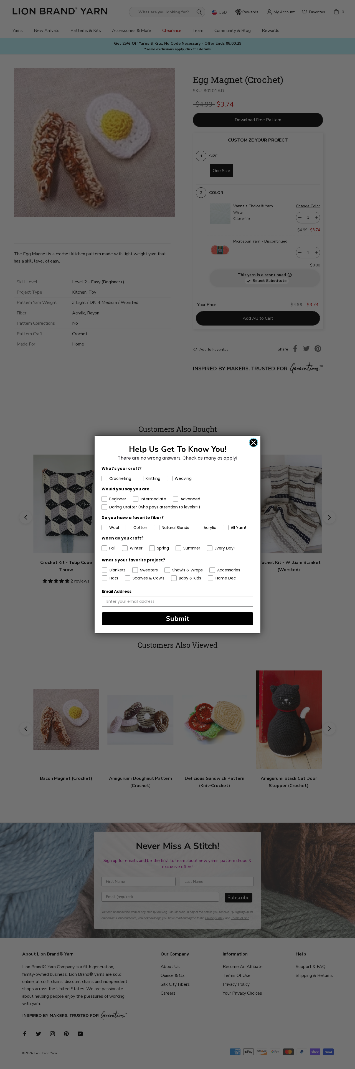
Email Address (116, 591)
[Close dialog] (253, 442)
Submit (177, 618)
